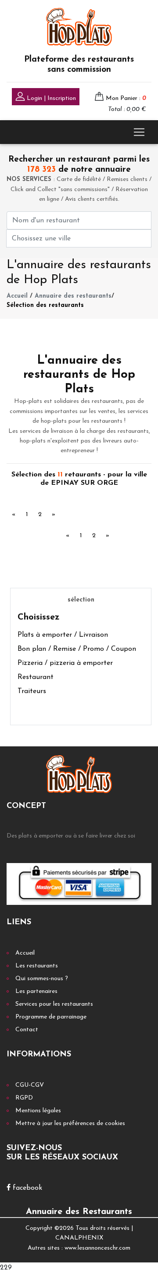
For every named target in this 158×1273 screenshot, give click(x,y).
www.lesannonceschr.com (97, 1248)
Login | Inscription (50, 98)
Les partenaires (36, 991)
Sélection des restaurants (45, 305)
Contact (26, 1029)
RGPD (24, 1098)
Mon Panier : (126, 98)
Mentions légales (38, 1110)
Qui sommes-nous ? (41, 978)
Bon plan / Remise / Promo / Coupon (77, 649)
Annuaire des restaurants (73, 296)
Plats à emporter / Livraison (63, 634)
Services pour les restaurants (54, 1004)
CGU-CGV (29, 1085)
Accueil (17, 296)
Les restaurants (36, 966)
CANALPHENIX (79, 1238)
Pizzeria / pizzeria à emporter (65, 663)
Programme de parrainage (50, 1017)
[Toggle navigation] (139, 132)
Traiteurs (32, 691)
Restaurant (36, 677)
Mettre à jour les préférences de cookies (70, 1123)
